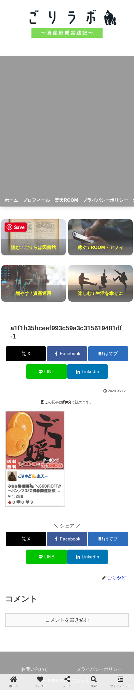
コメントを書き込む (67, 620)
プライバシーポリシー (99, 669)
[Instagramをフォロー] (67, 647)
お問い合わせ (34, 669)
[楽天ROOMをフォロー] (97, 647)
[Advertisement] (67, 123)
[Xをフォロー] (36, 647)
